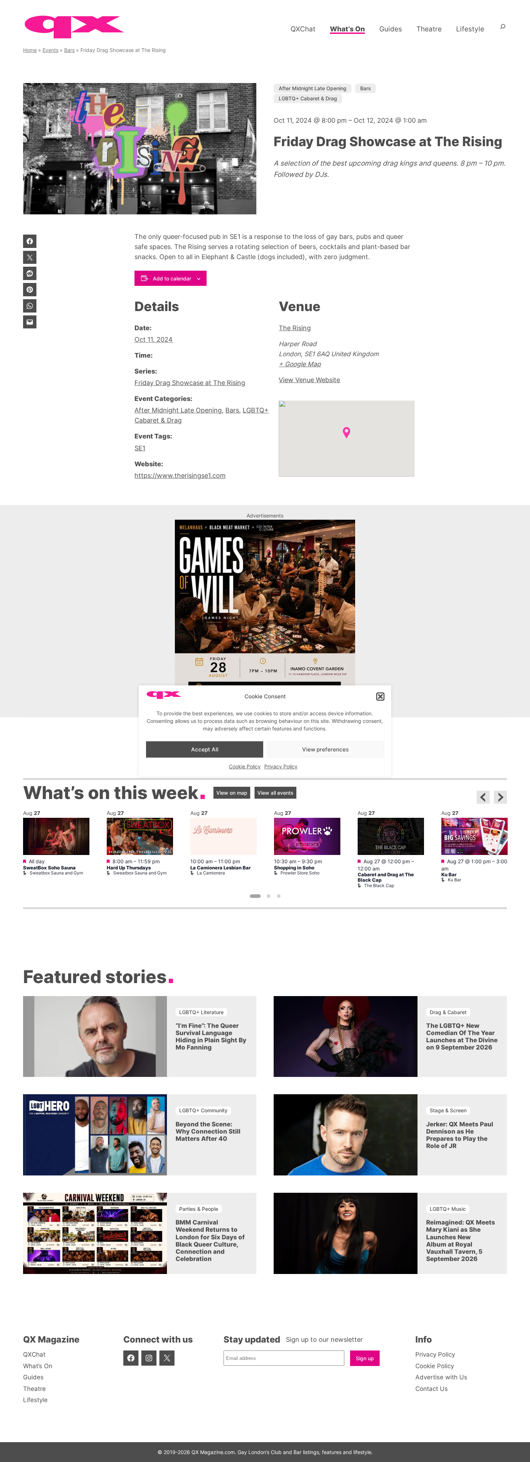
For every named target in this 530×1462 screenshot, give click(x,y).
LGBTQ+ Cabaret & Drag (308, 98)
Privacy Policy (280, 766)
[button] (380, 696)
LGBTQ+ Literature (201, 1012)
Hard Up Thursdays (129, 867)
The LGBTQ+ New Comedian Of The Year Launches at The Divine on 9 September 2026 (462, 1036)
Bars (69, 50)
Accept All (204, 749)
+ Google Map (300, 364)
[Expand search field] (503, 29)
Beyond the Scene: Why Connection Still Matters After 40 (208, 1131)
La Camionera (211, 873)
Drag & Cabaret (448, 1012)
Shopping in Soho (294, 867)
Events (50, 50)
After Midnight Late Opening (312, 88)
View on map (231, 793)
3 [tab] (279, 896)
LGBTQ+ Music (448, 1209)
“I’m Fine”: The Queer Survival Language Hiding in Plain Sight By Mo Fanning (211, 1036)
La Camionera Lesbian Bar (220, 867)
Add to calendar (172, 278)
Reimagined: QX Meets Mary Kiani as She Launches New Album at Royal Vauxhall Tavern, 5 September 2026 (460, 1240)
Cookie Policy (245, 766)
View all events (275, 793)
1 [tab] (255, 896)
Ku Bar (448, 874)
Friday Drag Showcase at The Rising (189, 383)
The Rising (295, 328)
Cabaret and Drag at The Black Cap (386, 877)
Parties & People (198, 1209)
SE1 (139, 448)
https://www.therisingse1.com (180, 475)
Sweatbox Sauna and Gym (56, 873)
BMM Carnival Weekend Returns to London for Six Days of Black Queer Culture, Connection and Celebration (210, 1240)
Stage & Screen (448, 1110)
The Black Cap (379, 885)
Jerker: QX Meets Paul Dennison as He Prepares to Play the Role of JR (459, 1135)
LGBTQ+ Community (203, 1110)
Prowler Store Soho (300, 873)
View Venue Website (309, 380)
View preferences (325, 749)
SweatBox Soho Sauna (49, 867)
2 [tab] (268, 896)
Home (30, 50)
